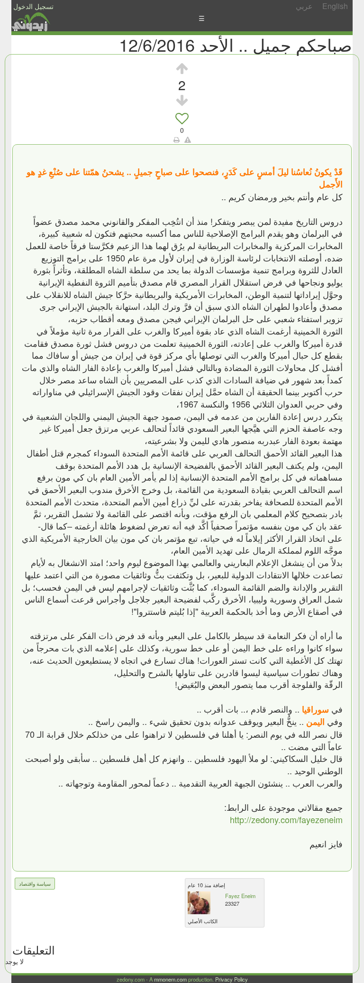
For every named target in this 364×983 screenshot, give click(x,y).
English (335, 5)
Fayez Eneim (240, 896)
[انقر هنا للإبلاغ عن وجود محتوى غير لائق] (187, 139)
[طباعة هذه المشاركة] (176, 139)
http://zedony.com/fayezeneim (286, 819)
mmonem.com (170, 979)
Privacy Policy (231, 979)
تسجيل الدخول (33, 6)
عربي (304, 5)
